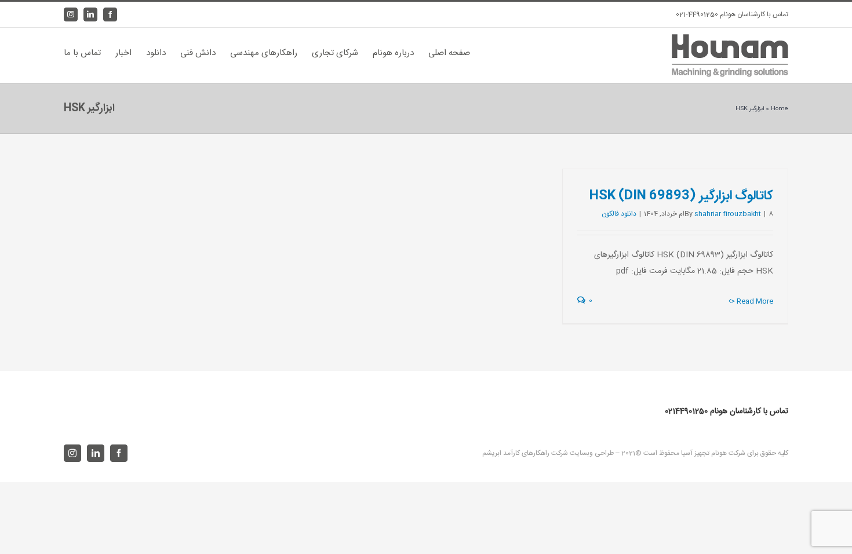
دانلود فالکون (619, 214)
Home (779, 109)
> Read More (752, 301)
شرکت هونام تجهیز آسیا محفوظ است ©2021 (682, 453)
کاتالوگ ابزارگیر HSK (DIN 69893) (681, 195)
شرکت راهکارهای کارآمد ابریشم (525, 453)
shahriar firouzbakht (727, 214)
